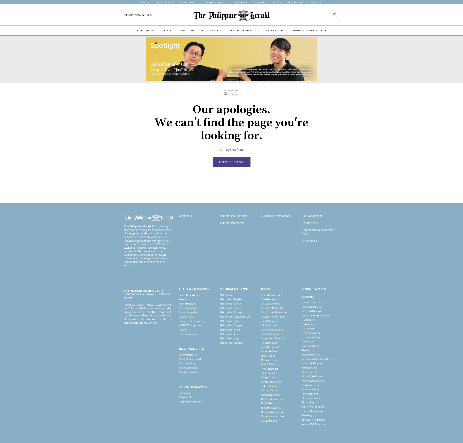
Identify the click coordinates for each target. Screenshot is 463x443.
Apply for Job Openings (233, 215)
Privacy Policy (310, 222)
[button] (335, 14)
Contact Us (186, 215)
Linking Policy (310, 240)
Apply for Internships (232, 222)
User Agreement (312, 215)
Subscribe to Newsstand (276, 215)
